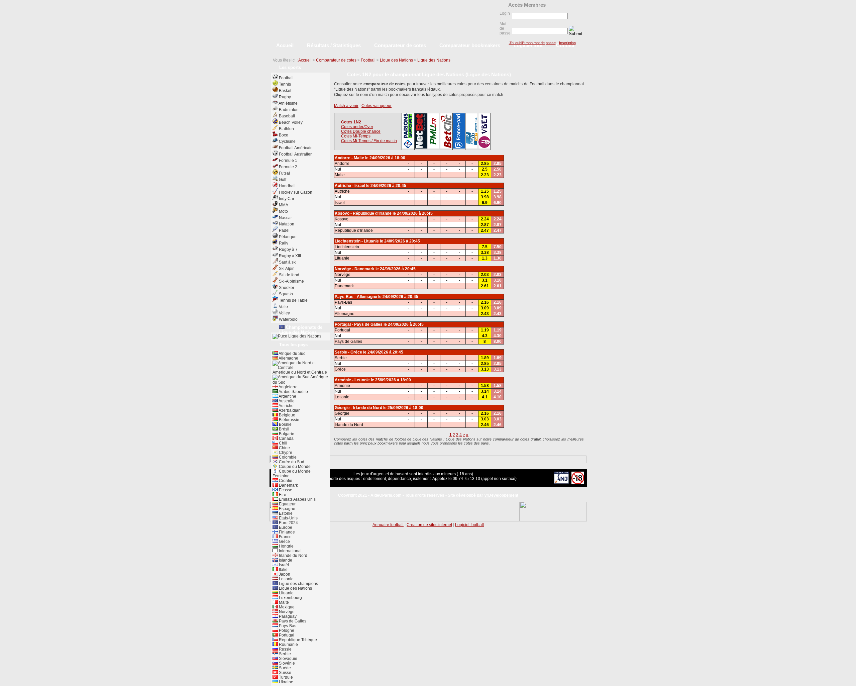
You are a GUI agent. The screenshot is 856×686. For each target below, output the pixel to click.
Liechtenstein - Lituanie (357, 241)
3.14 (485, 391)
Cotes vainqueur (376, 105)
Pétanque (288, 236)
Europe (285, 527)
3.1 (485, 280)
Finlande (286, 532)
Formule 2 (288, 167)
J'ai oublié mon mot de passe (532, 43)
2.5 (485, 169)
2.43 (485, 313)
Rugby (285, 97)
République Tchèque (297, 640)
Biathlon (286, 128)
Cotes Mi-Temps (355, 136)
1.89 (485, 358)
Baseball (287, 116)
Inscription (567, 43)
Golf (282, 179)
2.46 (485, 424)
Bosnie (285, 424)
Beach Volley (291, 122)
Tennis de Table (293, 300)
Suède (284, 668)
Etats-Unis (288, 518)
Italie (283, 569)
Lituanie (286, 593)
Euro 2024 (288, 522)
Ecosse (285, 490)
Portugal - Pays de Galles (359, 324)
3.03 (485, 419)
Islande (285, 560)
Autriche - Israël (350, 185)
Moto (283, 211)
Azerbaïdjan (289, 410)
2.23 (485, 175)
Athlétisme (288, 103)
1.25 (485, 191)
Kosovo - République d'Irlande (363, 213)
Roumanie (288, 644)
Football (368, 60)
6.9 (485, 202)
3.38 (485, 252)
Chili (282, 443)
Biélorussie (288, 419)
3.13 (485, 369)
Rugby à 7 (288, 249)
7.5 (485, 246)
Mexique (286, 607)
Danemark (288, 485)
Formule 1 (288, 160)
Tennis (285, 84)
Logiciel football (469, 524)
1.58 (485, 385)
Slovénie (286, 663)
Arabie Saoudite (293, 391)
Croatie (285, 480)
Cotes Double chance (361, 131)
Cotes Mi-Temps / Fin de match (369, 140)
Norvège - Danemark (354, 269)
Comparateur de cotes (336, 60)
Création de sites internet (429, 524)
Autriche (286, 405)
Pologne (286, 630)
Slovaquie (287, 658)
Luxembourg (290, 597)
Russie (285, 649)
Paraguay (287, 616)
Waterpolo (288, 319)
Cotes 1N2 (351, 122)
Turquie (285, 677)
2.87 (485, 224)
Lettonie (286, 579)
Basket (285, 90)
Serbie (284, 654)
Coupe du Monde (294, 466)
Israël (283, 565)
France (285, 536)
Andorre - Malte (349, 158)
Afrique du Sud (292, 353)
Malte (283, 602)
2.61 (485, 286)
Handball (287, 186)
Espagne (286, 508)
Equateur (287, 504)
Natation (286, 224)
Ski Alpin (287, 268)
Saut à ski (288, 262)
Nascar (285, 217)
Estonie (285, 513)
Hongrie (286, 546)
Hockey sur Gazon (295, 192)
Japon (284, 574)
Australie (286, 401)
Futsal (284, 173)
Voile (283, 306)
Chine (284, 448)
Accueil (305, 60)
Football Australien (296, 154)
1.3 (485, 258)
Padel (284, 230)
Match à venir (346, 105)
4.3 (485, 335)
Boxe (283, 135)
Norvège (286, 611)
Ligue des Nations (396, 60)
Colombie (287, 457)
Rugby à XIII (290, 256)
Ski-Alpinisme (291, 281)
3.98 (485, 197)
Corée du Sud (291, 462)
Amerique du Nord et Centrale (300, 372)
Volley (284, 313)
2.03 (485, 274)
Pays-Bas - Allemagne (356, 296)
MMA (283, 205)
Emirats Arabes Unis (297, 499)
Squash (286, 294)
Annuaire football (388, 524)
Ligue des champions (298, 583)
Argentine (287, 396)
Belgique (286, 415)
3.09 (485, 308)
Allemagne (288, 358)
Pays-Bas (287, 625)
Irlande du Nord (292, 555)
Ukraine (285, 682)
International (290, 551)
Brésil (283, 429)
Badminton (289, 109)
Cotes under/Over (357, 126)
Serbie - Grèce (348, 352)
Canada (286, 438)
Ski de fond (289, 275)
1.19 (485, 330)
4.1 (485, 397)
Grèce (284, 541)
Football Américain (296, 147)
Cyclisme (287, 141)
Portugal (286, 635)
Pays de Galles (292, 621)
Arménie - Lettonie (352, 380)
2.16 (485, 302)
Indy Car (286, 198)
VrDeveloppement (501, 495)
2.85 (485, 163)
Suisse (284, 672)
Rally (283, 243)
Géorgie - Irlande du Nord (358, 407)
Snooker (286, 287)
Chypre (285, 452)
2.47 (485, 230)
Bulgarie (286, 433)
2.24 (485, 219)
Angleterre (288, 387)
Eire (282, 494)
